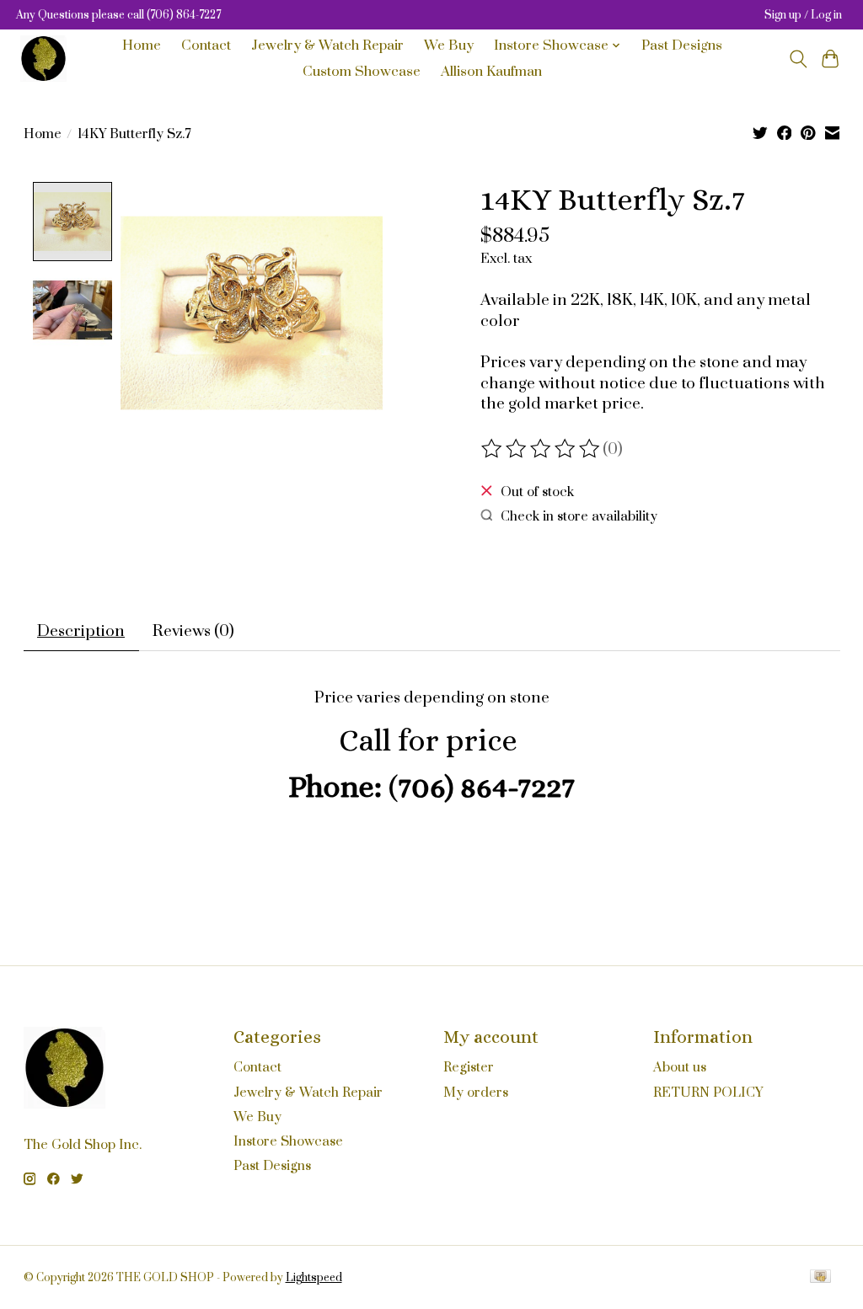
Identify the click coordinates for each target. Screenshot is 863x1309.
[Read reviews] (541, 449)
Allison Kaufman (491, 72)
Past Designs (681, 46)
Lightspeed (314, 1278)
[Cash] (820, 1277)
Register (468, 1067)
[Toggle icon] (797, 59)
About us (679, 1067)
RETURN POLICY (708, 1092)
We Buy (449, 46)
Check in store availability (579, 516)
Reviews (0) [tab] (193, 631)
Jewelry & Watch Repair (327, 46)
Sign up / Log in (803, 15)
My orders (475, 1092)
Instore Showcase (288, 1141)
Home (141, 46)
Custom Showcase (362, 72)
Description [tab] (81, 631)
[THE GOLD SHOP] (43, 58)
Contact (206, 46)
